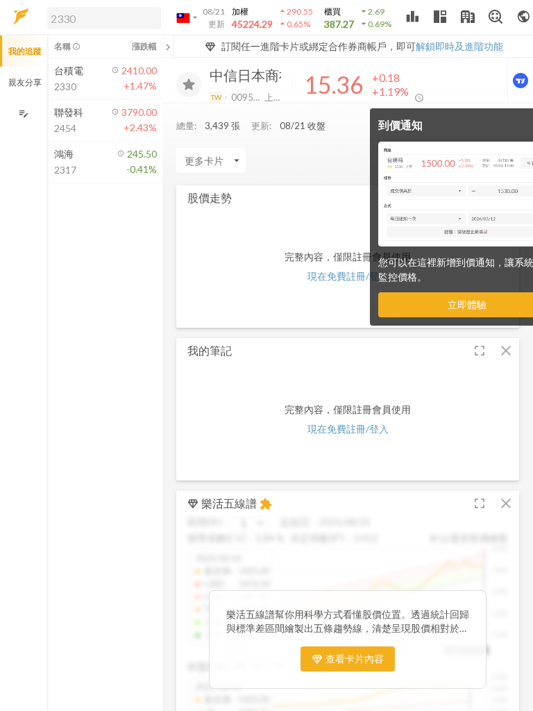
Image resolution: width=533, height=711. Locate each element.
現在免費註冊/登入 (348, 276)
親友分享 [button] (25, 82)
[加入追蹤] (188, 84)
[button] (101, 17)
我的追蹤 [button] (25, 51)
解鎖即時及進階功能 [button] (459, 46)
